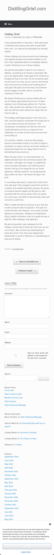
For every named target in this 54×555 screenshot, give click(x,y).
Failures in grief (27, 270)
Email (7, 332)
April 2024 (9, 486)
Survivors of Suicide (28, 432)
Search (7, 373)
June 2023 (9, 515)
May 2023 (9, 519)
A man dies (9, 390)
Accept (27, 546)
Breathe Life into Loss (14, 397)
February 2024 (11, 489)
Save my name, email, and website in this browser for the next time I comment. (38, 355)
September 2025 (11, 456)
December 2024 (11, 471)
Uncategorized (17, 249)
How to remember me (27, 261)
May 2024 (9, 482)
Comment (9, 293)
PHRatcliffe (37, 37)
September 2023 (11, 508)
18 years (18, 444)
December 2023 (11, 497)
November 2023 (11, 501)
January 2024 (10, 493)
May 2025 (9, 464)
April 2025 (9, 467)
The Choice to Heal (28, 438)
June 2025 (9, 460)
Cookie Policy (26, 552)
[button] (50, 524)
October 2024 (10, 475)
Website (8, 342)
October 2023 (10, 504)
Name (7, 322)
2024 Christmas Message (15, 405)
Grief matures (10, 401)
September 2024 (11, 478)
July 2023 (9, 512)
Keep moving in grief (13, 394)
